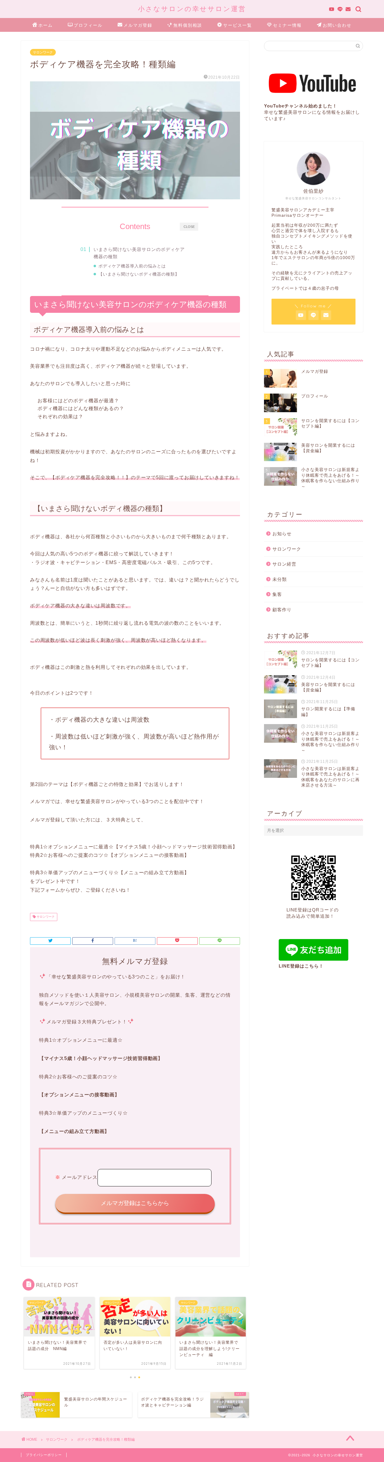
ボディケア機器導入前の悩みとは (132, 266)
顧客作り (282, 609)
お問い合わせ (337, 25)
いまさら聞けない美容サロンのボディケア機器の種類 (139, 253)
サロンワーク (43, 52)
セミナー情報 (287, 25)
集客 (277, 594)
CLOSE (189, 226)
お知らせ (282, 533)
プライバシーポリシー (44, 1455)
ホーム (45, 25)
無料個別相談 (187, 25)
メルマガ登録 (138, 25)
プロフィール (88, 25)
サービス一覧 (237, 25)
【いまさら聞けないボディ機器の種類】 (138, 274)
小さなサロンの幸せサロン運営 (192, 9)
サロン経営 (284, 563)
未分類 (279, 579)
